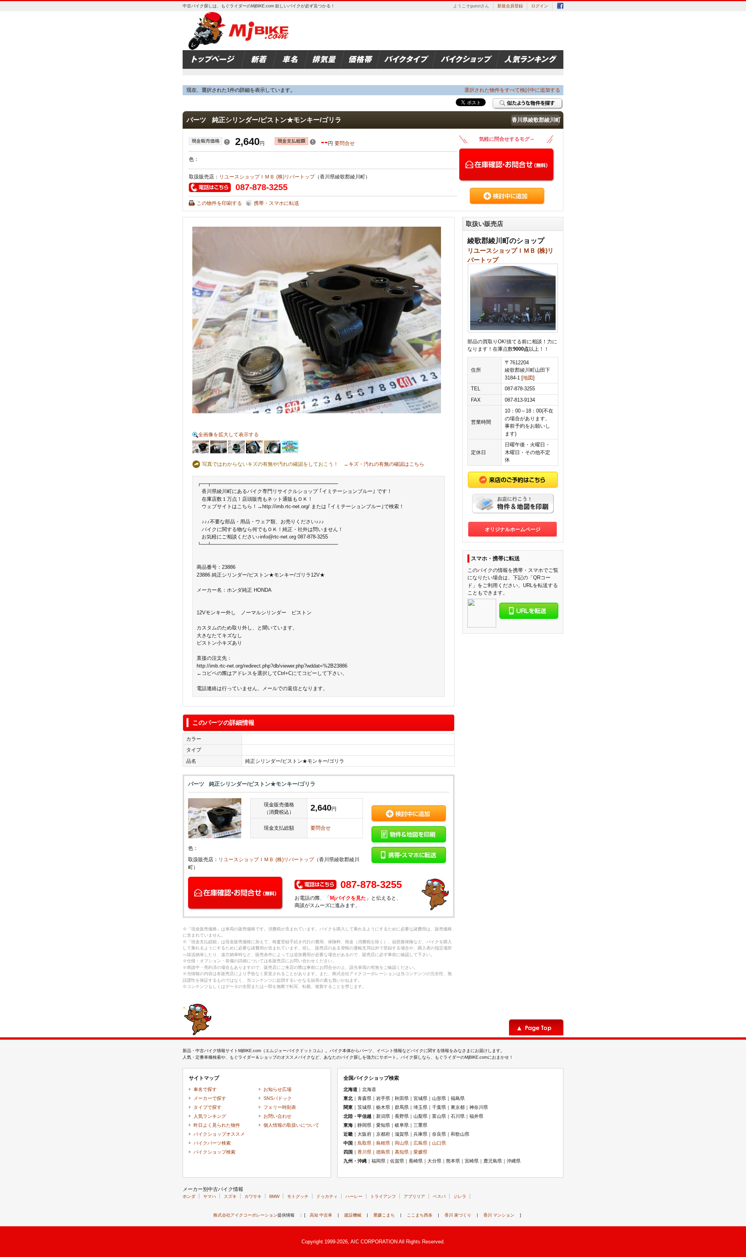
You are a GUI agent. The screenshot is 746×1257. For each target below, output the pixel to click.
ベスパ (439, 1196)
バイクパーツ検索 (212, 1143)
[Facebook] (560, 7)
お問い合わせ (277, 1116)
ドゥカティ (327, 1196)
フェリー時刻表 (279, 1107)
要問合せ (345, 143)
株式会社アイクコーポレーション (245, 1215)
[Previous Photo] (252, 320)
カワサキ (252, 1196)
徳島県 (383, 1152)
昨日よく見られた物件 (216, 1125)
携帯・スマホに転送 (276, 203)
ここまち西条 (419, 1215)
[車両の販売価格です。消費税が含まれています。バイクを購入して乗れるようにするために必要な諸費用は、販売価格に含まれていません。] (227, 143)
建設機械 (352, 1215)
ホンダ (189, 1196)
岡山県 (402, 1143)
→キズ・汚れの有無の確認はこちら (383, 464)
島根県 (383, 1143)
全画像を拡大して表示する (228, 434)
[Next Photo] (381, 320)
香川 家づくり (457, 1215)
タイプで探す (207, 1107)
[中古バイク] (239, 30)
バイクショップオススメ (219, 1134)
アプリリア (414, 1196)
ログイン (539, 5)
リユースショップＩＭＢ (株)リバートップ (267, 177)
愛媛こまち (384, 1215)
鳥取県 (364, 1143)
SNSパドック (277, 1098)
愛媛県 (420, 1152)
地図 (528, 378)
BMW (274, 1196)
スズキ (230, 1196)
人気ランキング (209, 1116)
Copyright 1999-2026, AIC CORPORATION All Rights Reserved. (373, 1242)
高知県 (402, 1152)
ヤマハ (209, 1196)
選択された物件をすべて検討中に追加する (512, 90)
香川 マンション (498, 1215)
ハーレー (354, 1196)
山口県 (439, 1143)
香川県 (364, 1152)
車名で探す (205, 1089)
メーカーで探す (209, 1098)
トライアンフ (383, 1196)
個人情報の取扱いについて (291, 1125)
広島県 (420, 1143)
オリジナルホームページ (512, 529)
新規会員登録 (510, 5)
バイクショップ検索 (214, 1152)
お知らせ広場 (277, 1089)
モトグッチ (298, 1196)
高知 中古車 (321, 1215)
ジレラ (459, 1196)
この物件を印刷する (219, 203)
